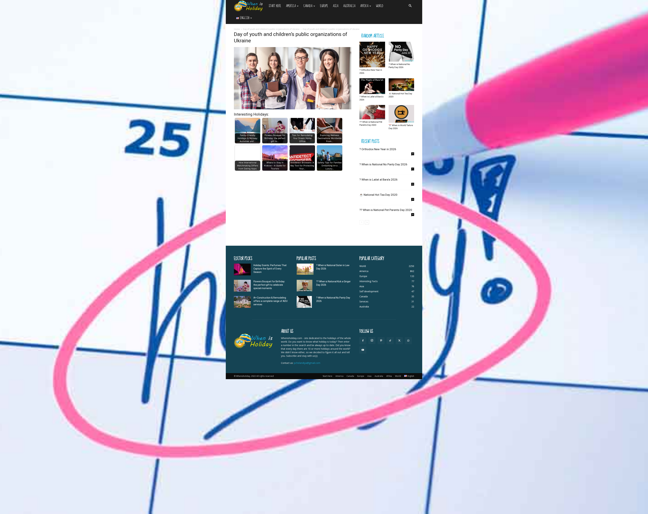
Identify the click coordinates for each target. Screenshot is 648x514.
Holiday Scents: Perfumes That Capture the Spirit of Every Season (270, 268)
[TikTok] (390, 340)
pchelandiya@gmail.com (307, 362)
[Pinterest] (381, 340)
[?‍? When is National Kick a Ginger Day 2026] (304, 286)
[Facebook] (362, 340)
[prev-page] (361, 222)
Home (237, 29)
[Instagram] (372, 340)
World (379, 6)
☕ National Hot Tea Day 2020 (378, 194)
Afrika (364, 6)
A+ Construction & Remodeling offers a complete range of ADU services (270, 301)
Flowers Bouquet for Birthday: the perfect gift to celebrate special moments (269, 285)
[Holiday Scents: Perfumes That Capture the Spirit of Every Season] (242, 269)
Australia (349, 6)
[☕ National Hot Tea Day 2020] (401, 84)
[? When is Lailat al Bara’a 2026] (372, 86)
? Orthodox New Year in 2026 (377, 149)
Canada (307, 6)
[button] (410, 6)
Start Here (275, 6)
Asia (335, 6)
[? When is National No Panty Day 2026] (401, 52)
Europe (324, 6)
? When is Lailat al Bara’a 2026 (378, 179)
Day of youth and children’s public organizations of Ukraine (271, 29)
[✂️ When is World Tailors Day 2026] (401, 114)
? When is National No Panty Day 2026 (383, 164)
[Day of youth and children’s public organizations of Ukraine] (292, 108)
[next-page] (367, 222)
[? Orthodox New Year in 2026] (372, 54)
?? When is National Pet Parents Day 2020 (385, 210)
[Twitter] (399, 340)
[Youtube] (362, 350)
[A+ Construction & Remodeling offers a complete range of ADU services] (242, 302)
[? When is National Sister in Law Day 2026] (305, 269)
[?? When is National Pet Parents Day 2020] (372, 112)
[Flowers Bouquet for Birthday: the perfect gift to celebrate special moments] (242, 286)
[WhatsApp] (408, 340)
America (291, 6)
